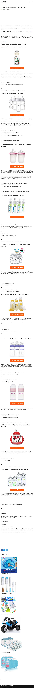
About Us (2, 685)
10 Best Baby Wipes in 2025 (5, 652)
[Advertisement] (17, 19)
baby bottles (30, 31)
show (5, 41)
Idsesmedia (3, 9)
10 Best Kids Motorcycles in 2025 (6, 634)
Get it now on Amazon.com (17, 68)
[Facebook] (2, 550)
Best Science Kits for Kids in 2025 (6, 614)
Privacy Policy (11, 685)
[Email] (7, 550)
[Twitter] (4, 550)
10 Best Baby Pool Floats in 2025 (6, 573)
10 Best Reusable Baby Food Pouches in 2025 (8, 671)
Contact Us (6, 685)
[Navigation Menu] (31, 2)
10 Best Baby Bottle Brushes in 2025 (6, 593)
